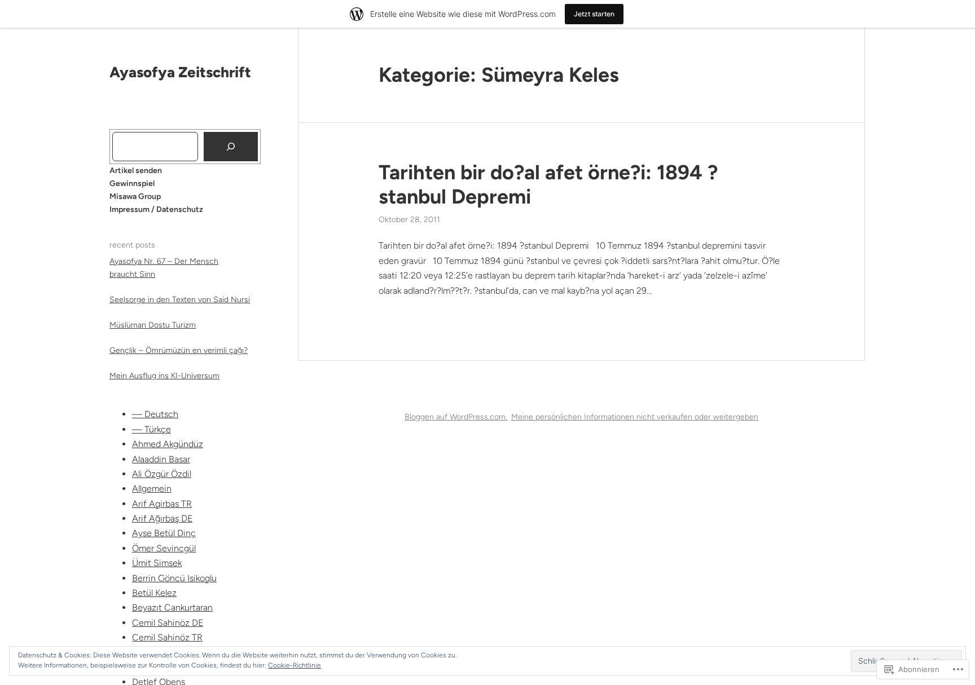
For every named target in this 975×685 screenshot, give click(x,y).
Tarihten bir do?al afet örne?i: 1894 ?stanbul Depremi (548, 184)
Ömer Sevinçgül (164, 548)
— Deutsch (155, 414)
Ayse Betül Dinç (164, 533)
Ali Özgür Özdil (161, 474)
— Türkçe (151, 429)
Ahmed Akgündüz (167, 444)
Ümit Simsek (157, 563)
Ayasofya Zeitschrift (180, 72)
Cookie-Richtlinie (294, 665)
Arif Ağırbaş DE (162, 518)
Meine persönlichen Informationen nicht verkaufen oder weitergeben (634, 417)
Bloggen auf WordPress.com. (456, 417)
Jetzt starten (594, 14)
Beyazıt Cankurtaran (172, 607)
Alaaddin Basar (161, 459)
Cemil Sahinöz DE (167, 622)
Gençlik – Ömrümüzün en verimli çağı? (178, 350)
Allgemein (152, 488)
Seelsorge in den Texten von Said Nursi (179, 299)
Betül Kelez (154, 592)
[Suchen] (231, 146)
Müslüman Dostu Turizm (152, 325)
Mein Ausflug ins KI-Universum (164, 376)
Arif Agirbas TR (162, 503)
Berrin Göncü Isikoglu (174, 578)
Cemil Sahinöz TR (167, 637)
